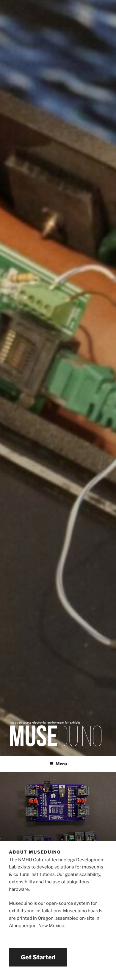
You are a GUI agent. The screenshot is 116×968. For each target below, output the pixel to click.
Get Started (38, 957)
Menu (61, 763)
